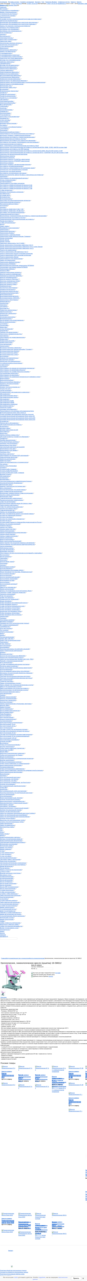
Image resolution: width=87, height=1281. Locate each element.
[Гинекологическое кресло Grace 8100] (9, 1214)
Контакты (38, 2)
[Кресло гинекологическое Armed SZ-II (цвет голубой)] (42, 1216)
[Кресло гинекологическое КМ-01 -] (59, 1215)
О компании (3, 2)
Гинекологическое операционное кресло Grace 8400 (24, 1226)
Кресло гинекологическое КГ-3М (75, 1075)
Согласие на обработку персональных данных (14, 1272)
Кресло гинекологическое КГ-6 (8, 1075)
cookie (16, 1277)
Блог (43, 2)
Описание (4, 997)
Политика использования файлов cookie (12, 1274)
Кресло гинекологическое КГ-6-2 (41, 1076)
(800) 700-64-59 (33, 3)
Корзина (3, 935)
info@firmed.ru (62, 3)
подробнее (42, 1277)
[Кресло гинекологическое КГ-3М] (76, 1067)
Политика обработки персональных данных (13, 1270)
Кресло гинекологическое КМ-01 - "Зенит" (58, 1224)
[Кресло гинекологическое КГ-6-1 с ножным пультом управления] (59, 1069)
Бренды (79, 2)
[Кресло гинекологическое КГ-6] (9, 1067)
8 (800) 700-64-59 (52, 3)
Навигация (3, 7)
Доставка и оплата (13, 2)
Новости (73, 2)
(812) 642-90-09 (17, 3)
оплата (51, 976)
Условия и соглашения (27, 2)
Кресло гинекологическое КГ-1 (75, 1102)
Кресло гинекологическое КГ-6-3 (24, 1076)
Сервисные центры (64, 2)
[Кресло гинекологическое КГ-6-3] (25, 1068)
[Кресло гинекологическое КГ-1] (76, 1093)
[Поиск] (17, 938)
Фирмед (10, 1250)
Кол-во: (33, 968)
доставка (57, 973)
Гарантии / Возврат (51, 2)
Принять (76, 1278)
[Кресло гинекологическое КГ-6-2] (42, 1068)
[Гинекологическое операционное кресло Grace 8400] (25, 1215)
